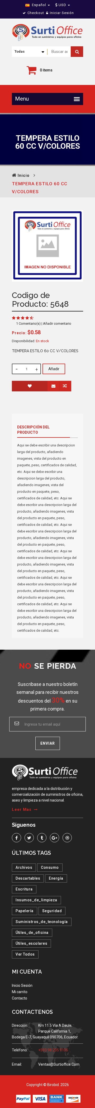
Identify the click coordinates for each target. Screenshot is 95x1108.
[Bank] (56, 1099)
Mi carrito (19, 992)
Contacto (19, 998)
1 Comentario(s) (28, 323)
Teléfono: (20, 1050)
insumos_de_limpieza (36, 900)
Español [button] (39, 5)
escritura (24, 889)
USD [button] (62, 5)
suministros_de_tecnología (42, 922)
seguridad (52, 911)
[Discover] (73, 1099)
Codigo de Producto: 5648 (40, 300)
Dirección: (20, 1025)
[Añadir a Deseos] (30, 386)
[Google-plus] (54, 837)
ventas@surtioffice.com (58, 1064)
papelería (25, 911)
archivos (24, 867)
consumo (50, 867)
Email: (17, 1064)
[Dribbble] (67, 837)
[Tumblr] (41, 837)
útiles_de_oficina (32, 932)
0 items (46, 70)
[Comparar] (65, 386)
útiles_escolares (31, 943)
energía (56, 878)
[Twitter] (29, 837)
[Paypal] (23, 1099)
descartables (28, 878)
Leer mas (21, 809)
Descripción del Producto (33, 430)
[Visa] (40, 1099)
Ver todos (25, 954)
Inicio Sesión (22, 985)
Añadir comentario (57, 323)
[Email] (53, 386)
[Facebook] (16, 837)
